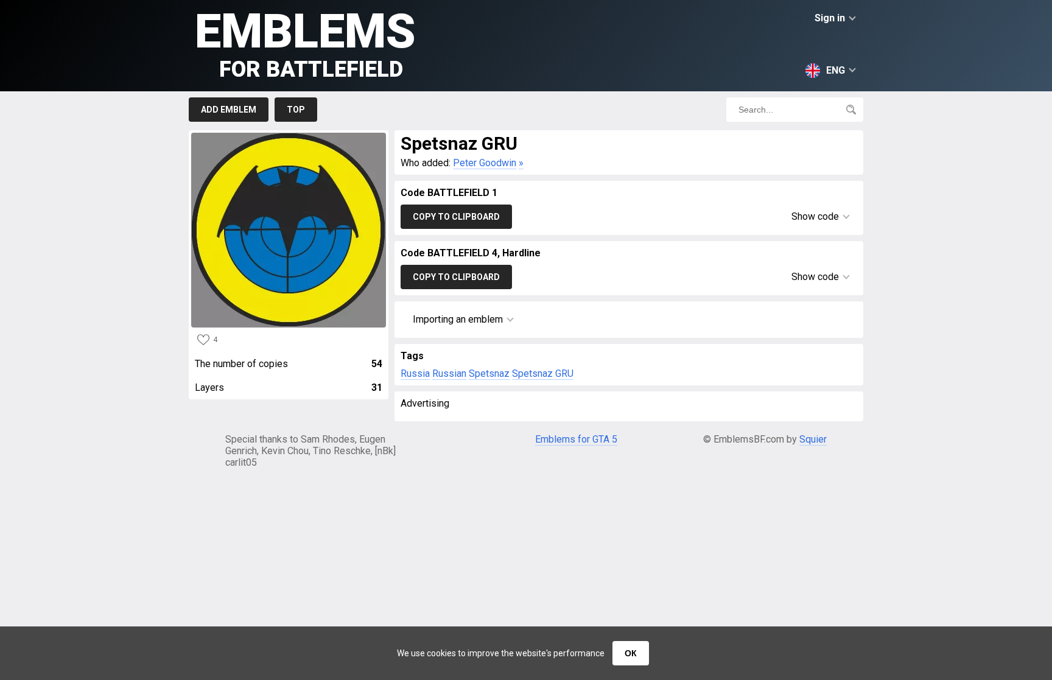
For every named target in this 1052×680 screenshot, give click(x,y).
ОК (631, 653)
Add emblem (228, 109)
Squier (813, 439)
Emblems (305, 43)
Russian (449, 373)
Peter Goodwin (484, 163)
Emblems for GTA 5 (576, 439)
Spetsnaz (489, 373)
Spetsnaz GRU (542, 373)
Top (296, 109)
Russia (415, 373)
